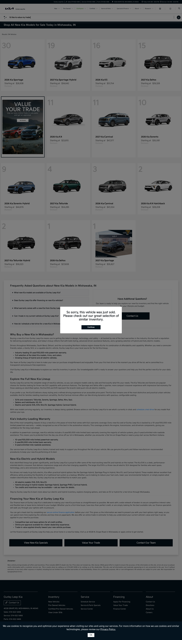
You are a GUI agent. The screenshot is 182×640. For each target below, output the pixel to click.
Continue (91, 327)
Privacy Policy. (108, 629)
